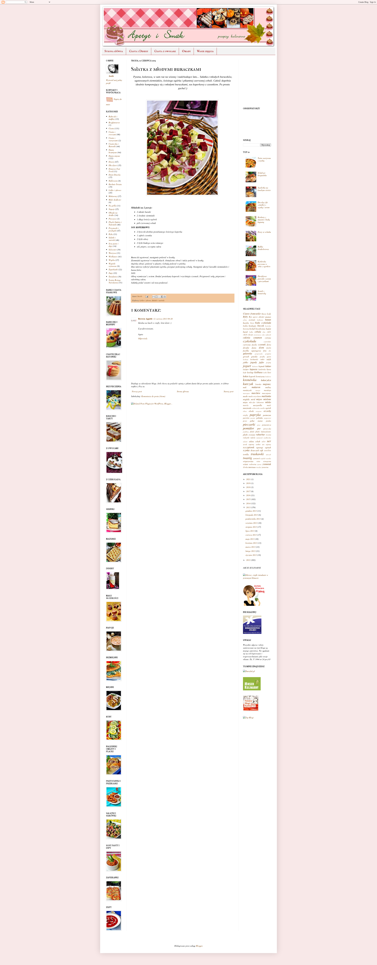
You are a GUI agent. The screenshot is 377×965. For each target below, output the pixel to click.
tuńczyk (268, 454)
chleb (245, 334)
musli (269, 405)
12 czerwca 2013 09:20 (163, 318)
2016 (248, 495)
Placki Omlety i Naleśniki (115, 223)
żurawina (265, 467)
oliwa (245, 411)
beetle (140, 296)
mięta (245, 402)
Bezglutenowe (114, 122)
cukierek (268, 335)
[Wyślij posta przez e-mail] (147, 296)
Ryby (111, 234)
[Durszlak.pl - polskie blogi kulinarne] (249, 671)
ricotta (268, 435)
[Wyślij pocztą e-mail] (153, 296)
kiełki (265, 372)
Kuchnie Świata (115, 184)
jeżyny (268, 362)
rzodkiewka (267, 438)
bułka (251, 332)
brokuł (252, 328)
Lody (269, 313)
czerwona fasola (250, 344)
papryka (255, 414)
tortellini (267, 450)
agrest (255, 317)
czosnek (262, 344)
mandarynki (247, 390)
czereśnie (267, 341)
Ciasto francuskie (252, 313)
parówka (246, 418)
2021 (248, 479)
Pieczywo (112, 218)
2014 (248, 503)
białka (245, 326)
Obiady (186, 51)
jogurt (247, 365)
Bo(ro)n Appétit (145, 318)
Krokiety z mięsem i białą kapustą (264, 220)
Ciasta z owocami (165, 51)
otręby (245, 415)
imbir (262, 359)
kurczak (248, 383)
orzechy (267, 411)
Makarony (113, 196)
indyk (269, 359)
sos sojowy (266, 444)
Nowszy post (137, 391)
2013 (248, 507)
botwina (246, 329)
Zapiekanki (113, 269)
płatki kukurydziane (263, 431)
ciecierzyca (257, 335)
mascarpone (266, 393)
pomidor (248, 428)
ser (269, 441)
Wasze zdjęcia (205, 51)
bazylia (246, 322)
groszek (246, 356)
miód (253, 399)
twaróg (247, 458)
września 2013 (251, 522)
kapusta (253, 369)
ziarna (259, 464)
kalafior (246, 369)
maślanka (266, 396)
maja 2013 (249, 539)
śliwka (245, 467)
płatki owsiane (249, 434)
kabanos (255, 366)
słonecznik (254, 450)
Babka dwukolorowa (263, 248)
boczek (260, 325)
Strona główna (114, 51)
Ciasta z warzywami (113, 139)
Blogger (199, 945)
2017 (248, 491)
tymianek (256, 458)
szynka (246, 450)
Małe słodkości (115, 199)
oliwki (251, 411)
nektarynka (256, 408)
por (259, 428)
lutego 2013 (250, 551)
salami (245, 441)
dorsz (269, 344)
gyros (269, 356)
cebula (258, 331)
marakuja (267, 390)
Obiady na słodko (113, 214)
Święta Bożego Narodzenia (115, 281)
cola (263, 335)
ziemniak (266, 464)
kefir (244, 372)
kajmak (261, 366)
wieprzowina (248, 461)
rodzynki (246, 437)
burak (245, 331)
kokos (245, 376)
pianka (268, 421)
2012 (248, 560)
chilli (269, 332)
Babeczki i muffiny (113, 117)
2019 (248, 483)
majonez (267, 384)
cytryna (268, 337)
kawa (269, 369)
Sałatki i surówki (158, 300)
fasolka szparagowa (252, 350)
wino (258, 461)
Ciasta (111, 128)
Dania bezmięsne (113, 151)
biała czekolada (263, 322)
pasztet (252, 418)
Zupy (111, 273)
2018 (248, 487)
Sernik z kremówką (262, 292)
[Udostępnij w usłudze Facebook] (162, 296)
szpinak (268, 447)
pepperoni (267, 418)
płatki (252, 431)
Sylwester (112, 249)
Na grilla (112, 205)
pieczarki (249, 424)
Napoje (112, 209)
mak (244, 387)
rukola (252, 437)
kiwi (269, 372)
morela (245, 405)
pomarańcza (266, 425)
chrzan (250, 334)
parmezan (267, 415)
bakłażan (260, 320)
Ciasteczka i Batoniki (114, 145)
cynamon (257, 337)
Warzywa (112, 253)
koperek (252, 376)
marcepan (246, 393)
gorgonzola (259, 354)
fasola (268, 348)
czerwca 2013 (251, 534)
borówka (268, 326)
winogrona (267, 461)
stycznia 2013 (251, 555)
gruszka (254, 356)
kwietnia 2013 (251, 542)
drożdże (246, 347)
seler (264, 441)
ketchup (250, 372)
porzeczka (267, 428)
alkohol (261, 317)
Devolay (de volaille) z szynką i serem (263, 205)
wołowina (252, 464)
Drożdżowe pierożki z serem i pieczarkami (264, 279)
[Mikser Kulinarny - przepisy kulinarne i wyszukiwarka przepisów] (252, 689)
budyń (268, 328)
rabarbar (260, 434)
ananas (268, 316)
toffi (261, 450)
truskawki (257, 454)
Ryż (250, 316)
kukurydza (266, 380)
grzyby (262, 356)
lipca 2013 (249, 530)
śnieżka (258, 467)
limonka (258, 384)
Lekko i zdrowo (145, 300)
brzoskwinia (260, 328)
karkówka (262, 369)
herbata (245, 359)
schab (257, 441)
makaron (256, 387)
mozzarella (257, 405)
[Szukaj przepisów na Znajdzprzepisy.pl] (248, 717)
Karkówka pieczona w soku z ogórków (264, 264)
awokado (252, 320)
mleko (268, 402)
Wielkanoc (113, 256)
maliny (268, 387)
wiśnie (245, 464)
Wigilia (112, 260)
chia (263, 332)
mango (258, 390)
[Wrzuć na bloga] (156, 296)
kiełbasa (258, 372)
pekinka (259, 417)
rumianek (259, 438)
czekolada (249, 341)
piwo (258, 425)
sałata (251, 441)
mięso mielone (263, 399)
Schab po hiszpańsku (262, 174)
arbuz (245, 320)
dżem (261, 347)
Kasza (264, 314)
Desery (111, 161)
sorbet (258, 444)
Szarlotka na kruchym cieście (264, 189)
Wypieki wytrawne (112, 264)
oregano (259, 411)
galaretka (247, 353)
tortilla (246, 454)
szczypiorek (248, 447)
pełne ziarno (256, 420)
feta (264, 350)
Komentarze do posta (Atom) (153, 396)
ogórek (268, 408)
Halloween (113, 180)
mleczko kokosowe (256, 402)
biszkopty (252, 325)
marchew (256, 393)
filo (270, 351)
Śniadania (113, 276)
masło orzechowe (254, 396)
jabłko (245, 362)
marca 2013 (250, 546)
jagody (253, 362)
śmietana (252, 467)
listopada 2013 (251, 514)
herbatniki (254, 359)
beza (252, 323)
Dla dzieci (113, 165)
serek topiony (248, 444)
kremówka (249, 379)
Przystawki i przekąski (114, 229)
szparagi (259, 447)
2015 (248, 499)
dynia (254, 347)
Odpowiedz (142, 338)
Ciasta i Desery (138, 51)
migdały (246, 399)
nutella (262, 408)
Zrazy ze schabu (264, 232)
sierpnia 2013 (251, 526)
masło (245, 396)
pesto (245, 421)
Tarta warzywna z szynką (264, 159)
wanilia (268, 458)
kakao (268, 366)
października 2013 (253, 518)
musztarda (247, 408)
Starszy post (228, 391)
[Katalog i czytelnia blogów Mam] (254, 605)
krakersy (268, 376)
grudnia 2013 (251, 510)
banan (268, 319)
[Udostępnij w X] (159, 296)
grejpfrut (268, 354)
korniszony (260, 376)
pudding (246, 432)
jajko (261, 362)
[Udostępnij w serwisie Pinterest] (164, 296)
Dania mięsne (114, 155)
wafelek (262, 458)
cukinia (246, 337)
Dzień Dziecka (114, 174)
